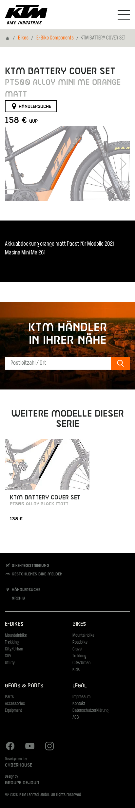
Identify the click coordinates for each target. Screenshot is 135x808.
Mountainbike (16, 635)
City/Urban (14, 649)
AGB (75, 717)
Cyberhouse (18, 765)
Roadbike (79, 642)
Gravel (77, 649)
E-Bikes (14, 624)
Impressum (81, 696)
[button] (13, 163)
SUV (8, 656)
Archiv (17, 598)
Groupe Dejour (22, 783)
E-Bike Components (55, 38)
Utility (10, 663)
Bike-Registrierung (29, 565)
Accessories (15, 703)
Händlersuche (34, 106)
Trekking (12, 642)
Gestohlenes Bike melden (36, 574)
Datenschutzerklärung (90, 710)
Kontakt (78, 703)
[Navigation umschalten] (124, 14)
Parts (9, 696)
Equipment (13, 710)
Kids (76, 669)
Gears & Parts (24, 686)
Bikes (23, 38)
